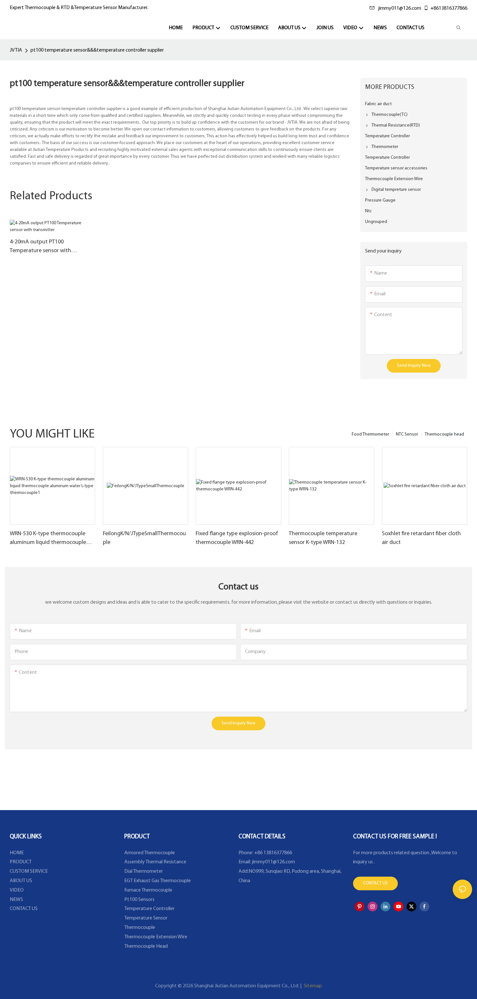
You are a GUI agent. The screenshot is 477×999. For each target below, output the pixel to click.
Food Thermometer (370, 434)
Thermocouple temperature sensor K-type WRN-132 (323, 538)
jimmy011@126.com (399, 8)
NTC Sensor (407, 434)
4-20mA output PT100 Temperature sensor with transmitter (40, 247)
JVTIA (16, 50)
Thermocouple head (444, 434)
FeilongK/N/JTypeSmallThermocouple (144, 538)
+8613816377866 (448, 8)
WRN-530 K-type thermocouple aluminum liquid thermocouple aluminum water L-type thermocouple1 (48, 539)
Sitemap (312, 986)
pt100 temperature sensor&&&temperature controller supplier (97, 50)
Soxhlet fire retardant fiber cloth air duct (421, 538)
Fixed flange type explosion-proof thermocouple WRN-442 (237, 538)
